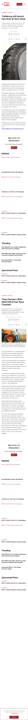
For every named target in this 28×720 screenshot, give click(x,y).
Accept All (14, 717)
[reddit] (16, 39)
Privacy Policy (14, 713)
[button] (3, 4)
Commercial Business (7, 12)
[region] (14, 714)
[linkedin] (11, 39)
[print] (25, 39)
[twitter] (14, 39)
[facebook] (9, 39)
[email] (19, 39)
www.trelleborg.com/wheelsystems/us (13, 128)
